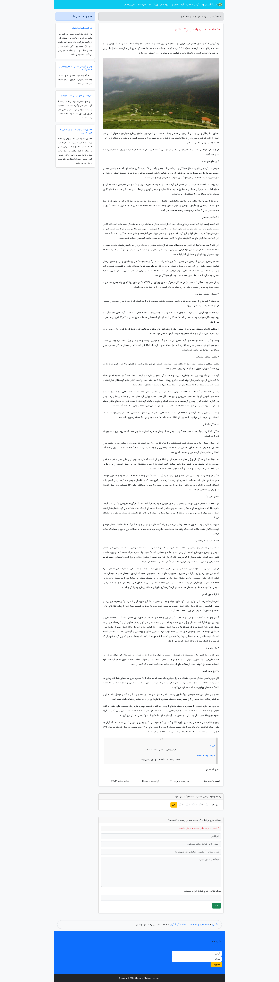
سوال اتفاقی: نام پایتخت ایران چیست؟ (202, 891)
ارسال (216, 906)
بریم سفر (164, 4)
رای (173, 805)
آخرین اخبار (129, 4)
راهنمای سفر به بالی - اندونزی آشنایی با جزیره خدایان (76, 131)
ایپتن (212, 745)
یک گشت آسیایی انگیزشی (81, 28)
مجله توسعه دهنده (206, 755)
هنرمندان (142, 4)
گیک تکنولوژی (177, 4)
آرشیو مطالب (192, 4)
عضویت (216, 964)
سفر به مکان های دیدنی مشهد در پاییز (76, 95)
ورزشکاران (153, 4)
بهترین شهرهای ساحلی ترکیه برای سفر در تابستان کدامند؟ (75, 68)
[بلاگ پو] (212, 4)
